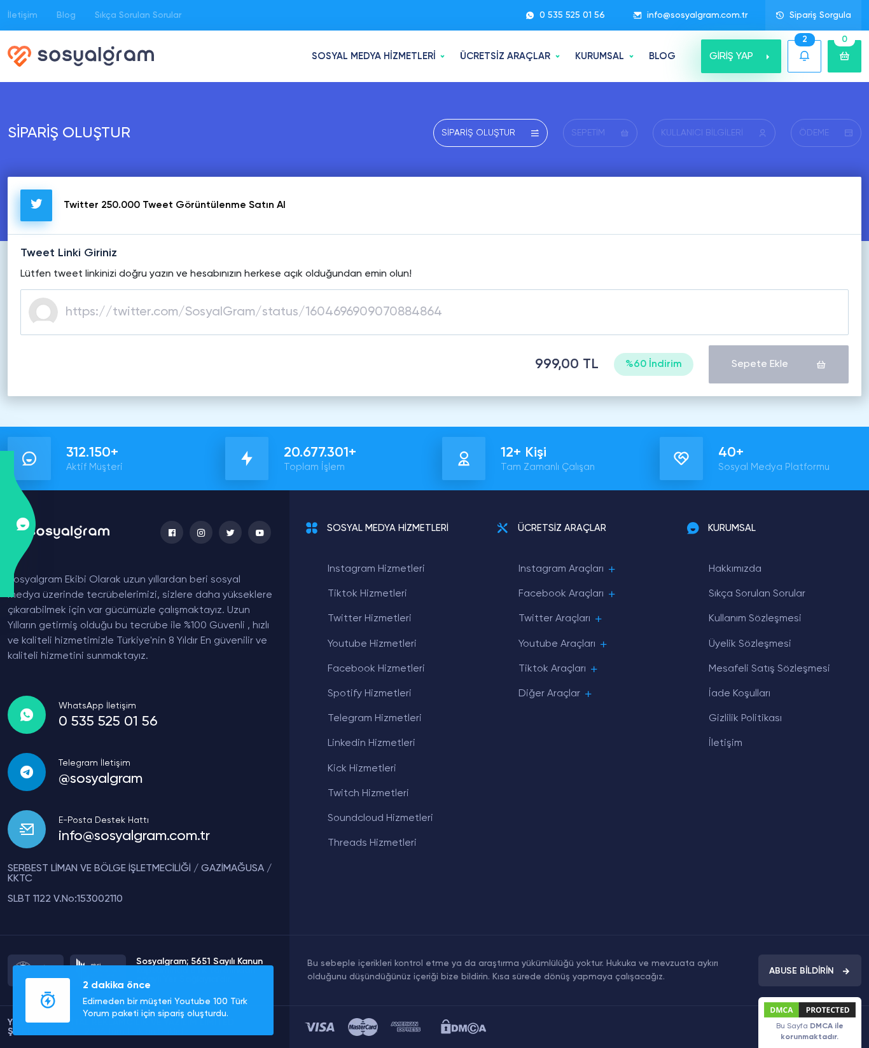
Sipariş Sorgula (820, 15)
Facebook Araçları (561, 594)
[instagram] (201, 532)
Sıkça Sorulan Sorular (138, 15)
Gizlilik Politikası (745, 719)
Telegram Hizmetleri (375, 719)
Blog (66, 15)
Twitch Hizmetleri (368, 794)
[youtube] (259, 532)
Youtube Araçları (556, 644)
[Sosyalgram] (81, 56)
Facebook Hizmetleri (376, 669)
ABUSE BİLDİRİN (801, 971)
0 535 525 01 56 (572, 15)
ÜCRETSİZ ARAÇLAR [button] (505, 56)
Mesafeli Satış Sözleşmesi (769, 669)
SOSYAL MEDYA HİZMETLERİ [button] (374, 56)
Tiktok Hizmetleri (367, 594)
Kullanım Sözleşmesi (755, 619)
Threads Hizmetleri (372, 843)
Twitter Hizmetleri (370, 619)
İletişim (23, 15)
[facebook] (171, 532)
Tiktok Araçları (552, 669)
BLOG (662, 56)
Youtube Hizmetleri (372, 644)
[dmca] (463, 1026)
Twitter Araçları (554, 619)
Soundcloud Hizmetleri (380, 818)
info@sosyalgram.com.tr (697, 15)
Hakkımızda (735, 569)
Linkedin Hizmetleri (371, 743)
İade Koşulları (739, 694)
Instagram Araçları (561, 569)
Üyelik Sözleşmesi (750, 644)
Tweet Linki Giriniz (68, 253)
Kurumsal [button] (599, 56)
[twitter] (230, 532)
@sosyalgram (101, 779)
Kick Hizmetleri (362, 769)
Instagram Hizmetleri (376, 569)
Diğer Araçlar (549, 694)
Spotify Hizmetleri (370, 694)
